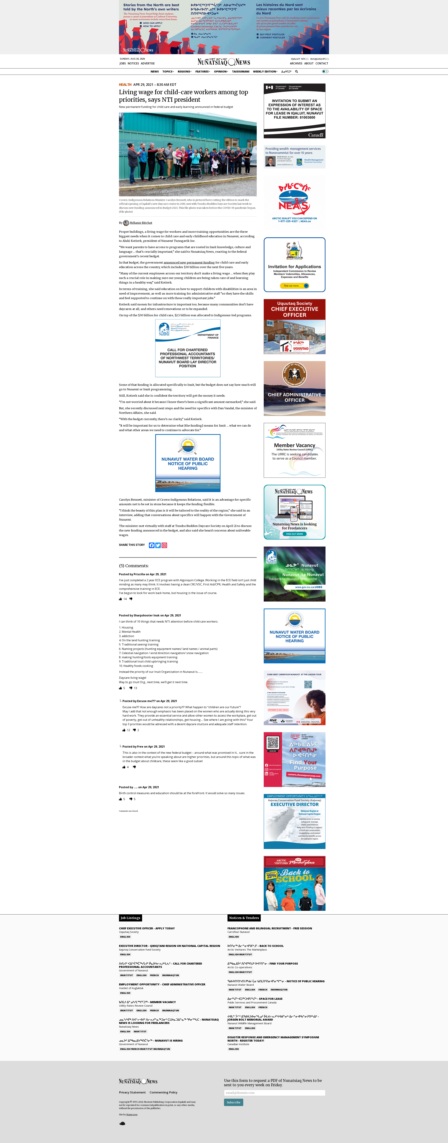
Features (202, 71)
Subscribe (233, 1102)
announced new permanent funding (189, 262)
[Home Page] (224, 61)
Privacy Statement (132, 1092)
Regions (184, 71)
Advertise (148, 63)
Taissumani (240, 71)
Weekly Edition (264, 71)
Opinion (220, 71)
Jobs (123, 63)
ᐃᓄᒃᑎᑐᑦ (286, 71)
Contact (322, 63)
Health (125, 84)
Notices (133, 63)
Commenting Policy (163, 1092)
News (155, 71)
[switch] (325, 71)
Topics (167, 71)
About (309, 63)
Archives (296, 63)
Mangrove (131, 1114)
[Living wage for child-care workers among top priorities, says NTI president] (188, 154)
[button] (122, 1123)
